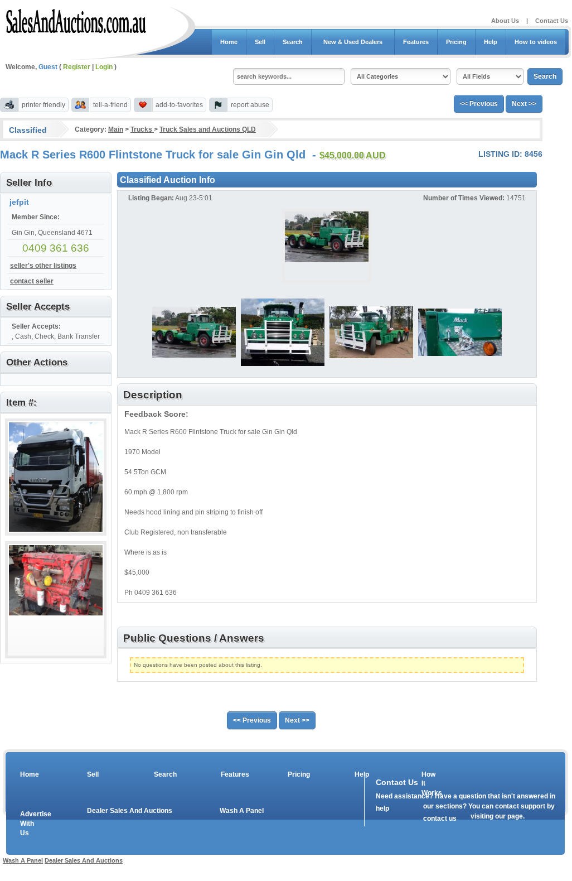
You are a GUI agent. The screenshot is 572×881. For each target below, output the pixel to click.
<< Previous (479, 104)
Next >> (524, 104)
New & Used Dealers (353, 41)
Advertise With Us (28, 823)
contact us (440, 818)
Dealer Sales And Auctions (129, 811)
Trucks (142, 129)
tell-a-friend (110, 105)
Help (490, 41)
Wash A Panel (242, 811)
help (382, 808)
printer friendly (43, 105)
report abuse (250, 105)
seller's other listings (43, 265)
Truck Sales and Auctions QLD (207, 129)
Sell (260, 41)
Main (115, 129)
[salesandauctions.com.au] (76, 19)
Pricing (456, 41)
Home (228, 41)
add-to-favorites (179, 105)
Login (104, 67)
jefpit (19, 202)
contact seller (32, 281)
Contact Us (551, 20)
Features (416, 41)
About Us (505, 20)
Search (293, 41)
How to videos (536, 41)
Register (76, 67)
